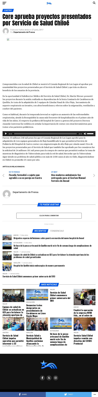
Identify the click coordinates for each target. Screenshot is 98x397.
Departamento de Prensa (24, 32)
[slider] (90, 133)
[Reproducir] (6, 133)
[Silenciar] (85, 133)
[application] (49, 133)
